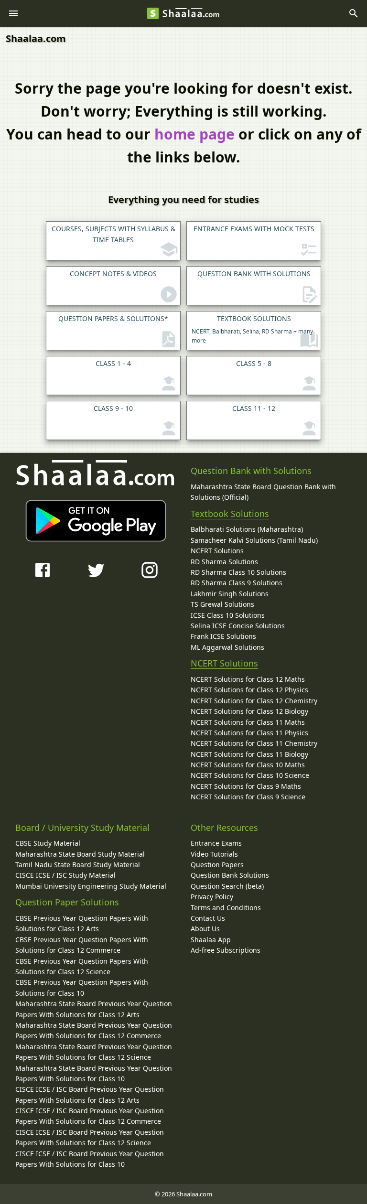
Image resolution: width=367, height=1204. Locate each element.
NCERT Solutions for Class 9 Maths (246, 786)
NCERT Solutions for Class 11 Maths (248, 722)
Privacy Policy (212, 896)
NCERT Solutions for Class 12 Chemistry (254, 700)
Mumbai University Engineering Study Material (90, 886)
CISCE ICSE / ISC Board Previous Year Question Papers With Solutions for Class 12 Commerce (89, 1116)
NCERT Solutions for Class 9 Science (248, 796)
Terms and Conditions (226, 907)
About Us (205, 928)
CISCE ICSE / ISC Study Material (65, 875)
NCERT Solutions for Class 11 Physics (249, 732)
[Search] (353, 13)
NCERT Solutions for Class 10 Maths (248, 764)
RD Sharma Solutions (224, 561)
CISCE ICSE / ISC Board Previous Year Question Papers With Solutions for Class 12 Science (89, 1137)
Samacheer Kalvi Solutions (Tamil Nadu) (254, 540)
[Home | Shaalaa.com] (153, 13)
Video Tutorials (214, 854)
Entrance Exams (216, 843)
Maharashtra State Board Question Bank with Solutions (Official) (263, 492)
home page (194, 134)
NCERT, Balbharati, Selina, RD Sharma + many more (252, 329)
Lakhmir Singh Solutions (230, 593)
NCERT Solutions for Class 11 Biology (249, 754)
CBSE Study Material (47, 843)
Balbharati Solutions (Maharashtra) (247, 529)
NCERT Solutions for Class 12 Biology (249, 711)
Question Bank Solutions (230, 875)
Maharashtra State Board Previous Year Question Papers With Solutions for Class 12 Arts (93, 1009)
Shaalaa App (211, 939)
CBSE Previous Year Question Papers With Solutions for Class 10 (81, 987)
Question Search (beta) (227, 886)
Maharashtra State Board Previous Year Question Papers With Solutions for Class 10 (93, 1073)
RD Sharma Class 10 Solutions (238, 572)
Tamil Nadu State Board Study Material (77, 864)
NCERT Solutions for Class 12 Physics (249, 689)
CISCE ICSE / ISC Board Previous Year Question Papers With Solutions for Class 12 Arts (89, 1094)
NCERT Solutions (217, 550)
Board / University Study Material (82, 827)
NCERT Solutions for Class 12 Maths (248, 679)
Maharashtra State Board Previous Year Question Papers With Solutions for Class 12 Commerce (93, 1030)
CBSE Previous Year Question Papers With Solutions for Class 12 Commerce (81, 945)
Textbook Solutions (230, 513)
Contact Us (208, 918)
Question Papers (217, 864)
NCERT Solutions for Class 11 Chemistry (254, 743)
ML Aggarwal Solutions (227, 647)
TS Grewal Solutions (222, 604)
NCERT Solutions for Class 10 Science (250, 775)
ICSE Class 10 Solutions (228, 615)
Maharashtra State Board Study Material (80, 854)
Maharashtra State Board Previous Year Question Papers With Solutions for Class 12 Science (93, 1052)
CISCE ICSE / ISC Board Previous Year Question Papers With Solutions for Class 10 (89, 1159)
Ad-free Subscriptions (225, 950)
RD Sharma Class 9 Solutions (236, 582)
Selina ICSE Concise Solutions (238, 625)
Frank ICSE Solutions (223, 636)
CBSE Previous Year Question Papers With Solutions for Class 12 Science (81, 966)
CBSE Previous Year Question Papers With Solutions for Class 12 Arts (81, 923)
